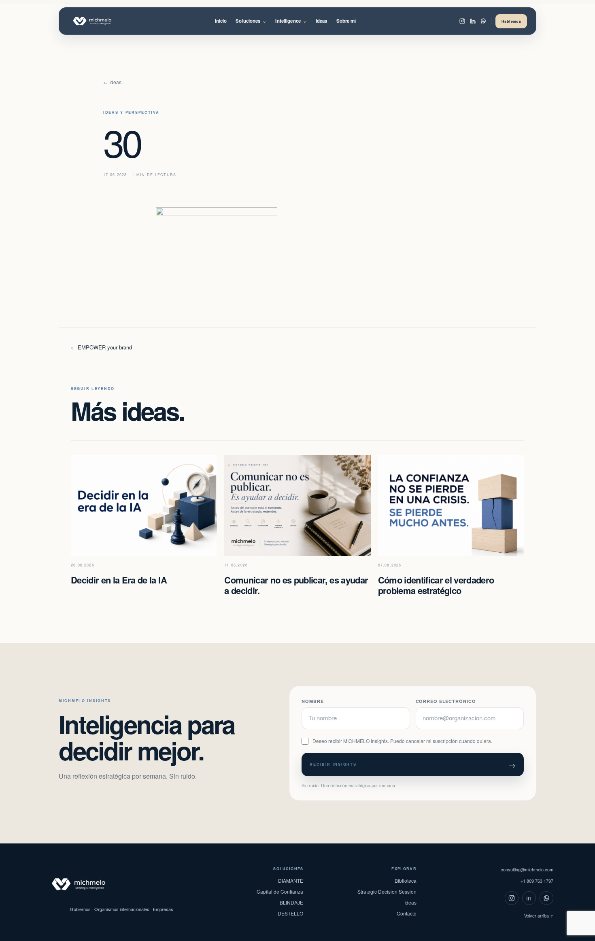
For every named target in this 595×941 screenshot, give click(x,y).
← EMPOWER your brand (101, 347)
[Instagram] (462, 21)
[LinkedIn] (472, 21)
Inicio (221, 21)
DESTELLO (290, 913)
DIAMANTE (290, 880)
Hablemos (511, 21)
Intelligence (291, 21)
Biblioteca (405, 880)
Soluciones (251, 21)
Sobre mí (346, 21)
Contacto (406, 913)
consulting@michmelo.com (527, 869)
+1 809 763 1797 (537, 880)
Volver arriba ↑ (538, 915)
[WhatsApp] (483, 21)
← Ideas (112, 82)
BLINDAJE (291, 902)
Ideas (321, 21)
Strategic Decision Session (386, 891)
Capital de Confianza (280, 891)
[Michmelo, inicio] (101, 21)
